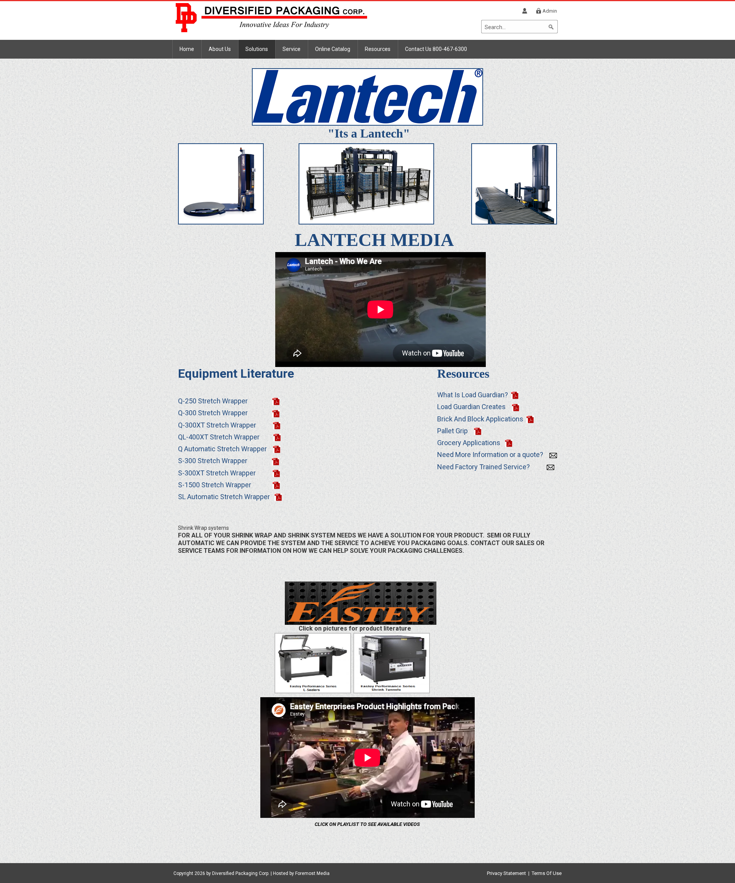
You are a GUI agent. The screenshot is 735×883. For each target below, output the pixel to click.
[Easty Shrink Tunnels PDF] (391, 663)
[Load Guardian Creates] (515, 407)
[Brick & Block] (530, 419)
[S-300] (275, 461)
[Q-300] (276, 413)
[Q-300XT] (277, 425)
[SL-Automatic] (278, 497)
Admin (549, 11)
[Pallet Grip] (478, 431)
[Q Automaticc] (277, 449)
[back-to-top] (716, 868)
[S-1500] (276, 485)
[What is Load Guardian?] (515, 395)
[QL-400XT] (277, 437)
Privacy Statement (506, 873)
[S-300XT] (276, 473)
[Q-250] (276, 401)
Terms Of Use (547, 873)
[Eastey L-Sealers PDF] (312, 663)
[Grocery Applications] (509, 443)
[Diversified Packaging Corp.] (271, 17)
